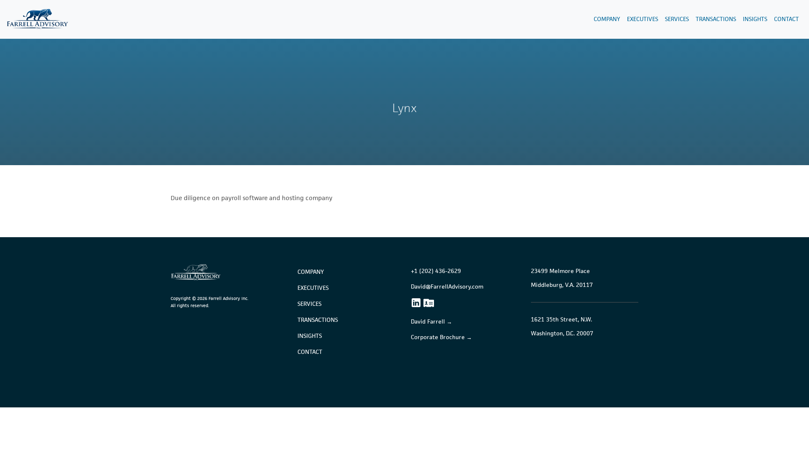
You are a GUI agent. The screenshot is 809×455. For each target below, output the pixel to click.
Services (677, 19)
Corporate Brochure (438, 337)
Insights (755, 19)
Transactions (716, 19)
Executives (642, 19)
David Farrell (428, 321)
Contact (786, 19)
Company (607, 19)
